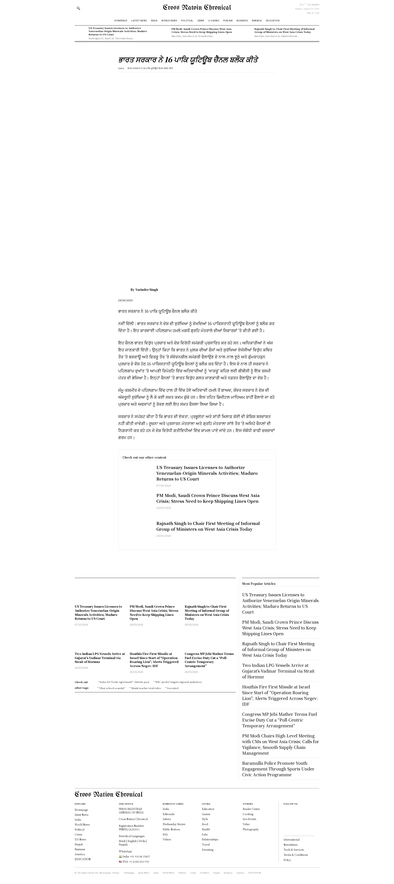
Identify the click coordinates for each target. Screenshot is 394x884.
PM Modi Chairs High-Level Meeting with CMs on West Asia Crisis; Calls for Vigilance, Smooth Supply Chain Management (280, 744)
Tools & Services (294, 849)
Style (205, 819)
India (121, 68)
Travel (206, 844)
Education (208, 809)
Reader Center (251, 809)
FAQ (165, 834)
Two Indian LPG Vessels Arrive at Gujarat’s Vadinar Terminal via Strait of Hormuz (100, 658)
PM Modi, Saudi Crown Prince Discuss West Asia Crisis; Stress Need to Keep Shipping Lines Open (202, 30)
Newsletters (291, 844)
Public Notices (171, 829)
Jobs (204, 834)
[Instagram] (285, 817)
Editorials (168, 814)
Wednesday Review (174, 824)
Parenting (207, 849)
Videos (167, 839)
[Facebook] (122, 78)
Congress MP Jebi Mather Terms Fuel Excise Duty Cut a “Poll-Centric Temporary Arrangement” (209, 660)
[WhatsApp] (151, 78)
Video (246, 824)
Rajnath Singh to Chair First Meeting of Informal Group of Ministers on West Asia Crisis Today (284, 30)
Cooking (248, 814)
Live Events (249, 819)
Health (206, 829)
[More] (160, 78)
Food (205, 824)
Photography (251, 829)
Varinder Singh (146, 289)
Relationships (210, 839)
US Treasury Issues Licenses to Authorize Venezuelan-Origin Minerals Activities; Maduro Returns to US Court (118, 31)
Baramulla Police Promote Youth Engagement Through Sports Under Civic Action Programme (278, 768)
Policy (287, 860)
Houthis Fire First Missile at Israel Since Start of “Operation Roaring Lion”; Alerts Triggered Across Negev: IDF (154, 660)
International (292, 839)
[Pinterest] (141, 78)
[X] (132, 78)
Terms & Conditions (296, 854)
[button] (78, 8)
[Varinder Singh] (124, 289)
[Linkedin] (285, 823)
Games (206, 814)
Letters (167, 819)
